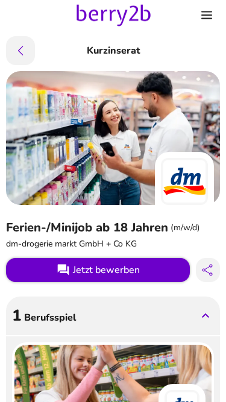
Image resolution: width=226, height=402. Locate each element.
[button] (113, 316)
